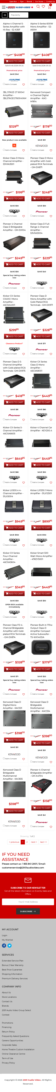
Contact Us (7, 1001)
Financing (6, 1027)
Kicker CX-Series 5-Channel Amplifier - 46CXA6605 (13, 430)
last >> (43, 842)
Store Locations (9, 997)
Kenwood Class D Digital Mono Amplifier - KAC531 (12, 705)
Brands (5, 1006)
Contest (5, 1015)
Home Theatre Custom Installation (18, 1049)
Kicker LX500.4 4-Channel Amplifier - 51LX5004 (13, 493)
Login (4, 935)
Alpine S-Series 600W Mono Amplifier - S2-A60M (41, 26)
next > (34, 842)
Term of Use (7, 1058)
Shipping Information (12, 974)
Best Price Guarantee (12, 970)
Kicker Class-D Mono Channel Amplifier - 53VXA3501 (13, 161)
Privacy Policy (8, 1063)
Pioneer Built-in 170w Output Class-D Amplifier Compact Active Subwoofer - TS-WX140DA (41, 631)
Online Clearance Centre (13, 1054)
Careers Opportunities (12, 1040)
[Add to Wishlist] (23, 84)
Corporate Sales (9, 1045)
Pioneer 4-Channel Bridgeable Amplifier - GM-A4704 (41, 773)
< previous (14, 842)
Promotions (7, 1023)
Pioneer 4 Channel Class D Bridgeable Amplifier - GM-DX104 (14, 227)
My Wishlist (7, 940)
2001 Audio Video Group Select (16, 1010)
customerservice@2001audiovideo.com (23, 867)
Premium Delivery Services (15, 978)
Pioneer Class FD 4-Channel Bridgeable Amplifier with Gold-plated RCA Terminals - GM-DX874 (14, 631)
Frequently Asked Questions (15, 1036)
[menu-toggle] (3, 7)
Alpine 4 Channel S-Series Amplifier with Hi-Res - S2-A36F (14, 26)
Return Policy (8, 1032)
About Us (6, 992)
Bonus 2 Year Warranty (12, 965)
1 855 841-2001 (29, 864)
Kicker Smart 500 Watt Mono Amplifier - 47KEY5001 (41, 556)
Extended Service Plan (12, 961)
